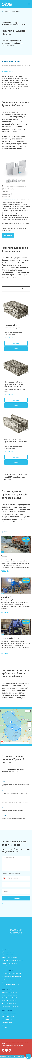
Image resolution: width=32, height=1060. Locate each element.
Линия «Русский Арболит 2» (9, 998)
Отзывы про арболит (7, 1022)
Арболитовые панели (9, 200)
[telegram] (3, 1050)
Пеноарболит (5, 966)
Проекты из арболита (8, 982)
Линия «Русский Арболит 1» (9, 995)
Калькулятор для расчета (9, 1014)
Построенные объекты (8, 979)
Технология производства (9, 1003)
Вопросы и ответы (7, 1019)
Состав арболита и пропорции (10, 1006)
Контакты (7, 11)
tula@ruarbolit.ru (7, 71)
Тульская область (16, 11)
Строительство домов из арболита (11, 973)
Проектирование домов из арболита (12, 976)
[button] (8, 235)
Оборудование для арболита (10, 992)
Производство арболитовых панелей (12, 960)
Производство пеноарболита (10, 963)
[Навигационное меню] (29, 4)
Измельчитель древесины (9, 1000)
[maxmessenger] (6, 1050)
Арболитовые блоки (7, 955)
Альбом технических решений (10, 984)
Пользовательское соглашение (11, 904)
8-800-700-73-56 (11, 61)
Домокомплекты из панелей (9, 957)
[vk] (10, 1050)
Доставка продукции (8, 1016)
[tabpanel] (16, 383)
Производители (6, 1025)
